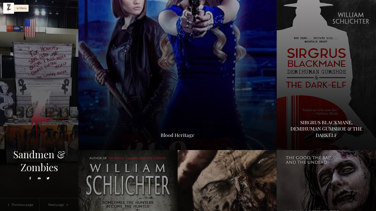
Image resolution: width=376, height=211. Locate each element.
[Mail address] (39, 178)
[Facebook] (30, 178)
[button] (20, 8)
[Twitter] (48, 178)
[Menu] (8, 8)
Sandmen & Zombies (39, 160)
